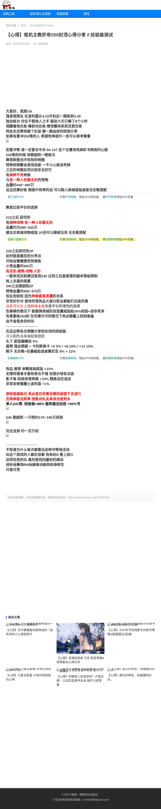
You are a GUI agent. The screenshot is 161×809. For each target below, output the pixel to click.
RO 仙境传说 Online (41, 25)
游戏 (86, 13)
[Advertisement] (80, 77)
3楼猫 (73, 794)
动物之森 (9, 13)
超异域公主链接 (40, 13)
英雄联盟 (62, 13)
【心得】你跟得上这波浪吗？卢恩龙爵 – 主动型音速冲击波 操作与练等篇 (80, 680)
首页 (23, 25)
